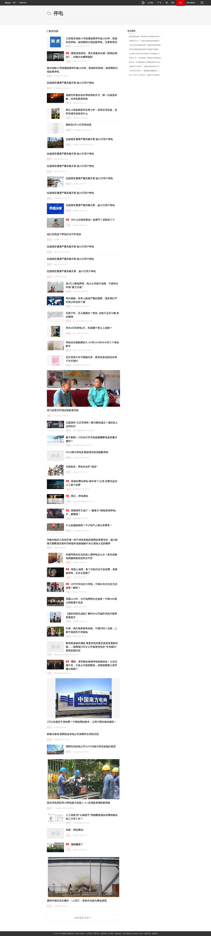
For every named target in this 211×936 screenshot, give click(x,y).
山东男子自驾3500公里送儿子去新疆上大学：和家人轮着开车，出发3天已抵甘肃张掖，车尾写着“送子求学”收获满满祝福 (146, 54)
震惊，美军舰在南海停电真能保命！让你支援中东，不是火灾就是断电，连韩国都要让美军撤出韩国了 (91, 665)
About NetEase (80, 933)
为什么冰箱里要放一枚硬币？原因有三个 (93, 219)
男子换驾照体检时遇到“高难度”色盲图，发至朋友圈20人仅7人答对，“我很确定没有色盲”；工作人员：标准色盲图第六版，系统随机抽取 (146, 49)
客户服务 (111, 933)
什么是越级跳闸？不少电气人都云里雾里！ (89, 525)
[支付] (167, 2)
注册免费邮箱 (190, 3)
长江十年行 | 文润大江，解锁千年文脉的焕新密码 (146, 75)
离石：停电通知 (79, 496)
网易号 (68, 46)
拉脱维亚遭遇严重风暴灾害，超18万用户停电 (90, 205)
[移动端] (143, 2)
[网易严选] (159, 2)
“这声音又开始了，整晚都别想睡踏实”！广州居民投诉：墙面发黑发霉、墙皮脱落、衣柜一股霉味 (146, 71)
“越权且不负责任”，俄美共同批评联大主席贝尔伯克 (146, 66)
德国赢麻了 (77, 844)
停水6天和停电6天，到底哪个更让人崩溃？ (89, 328)
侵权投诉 (155, 933)
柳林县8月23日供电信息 (78, 124)
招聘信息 (104, 933)
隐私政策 (118, 933)
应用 (14, 3)
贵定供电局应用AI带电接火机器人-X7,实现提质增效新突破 (78, 802)
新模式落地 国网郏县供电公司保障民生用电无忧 (73, 734)
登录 (180, 3)
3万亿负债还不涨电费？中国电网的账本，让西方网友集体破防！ (81, 721)
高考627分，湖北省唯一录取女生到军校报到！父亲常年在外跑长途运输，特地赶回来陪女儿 (146, 58)
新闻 (49, 416)
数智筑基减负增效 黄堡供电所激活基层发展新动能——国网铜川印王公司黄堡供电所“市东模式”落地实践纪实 (92, 647)
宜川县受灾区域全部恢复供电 (63, 410)
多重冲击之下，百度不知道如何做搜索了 (144, 41)
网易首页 (8, 3)
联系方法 (96, 933)
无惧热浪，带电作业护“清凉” (82, 466)
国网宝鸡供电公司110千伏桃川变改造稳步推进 (91, 746)
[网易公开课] (151, 2)
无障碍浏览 (22, 3)
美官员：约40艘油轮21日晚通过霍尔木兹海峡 (146, 62)
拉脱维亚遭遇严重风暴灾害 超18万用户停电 (70, 82)
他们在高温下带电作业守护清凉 (64, 234)
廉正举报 (147, 933)
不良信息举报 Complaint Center (132, 933)
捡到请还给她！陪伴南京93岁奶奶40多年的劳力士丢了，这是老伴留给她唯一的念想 (146, 36)
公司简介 (89, 933)
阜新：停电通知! (75, 829)
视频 (68, 61)
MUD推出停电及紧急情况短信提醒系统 (87, 452)
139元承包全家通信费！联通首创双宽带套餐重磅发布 (146, 45)
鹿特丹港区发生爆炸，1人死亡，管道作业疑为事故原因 (77, 900)
